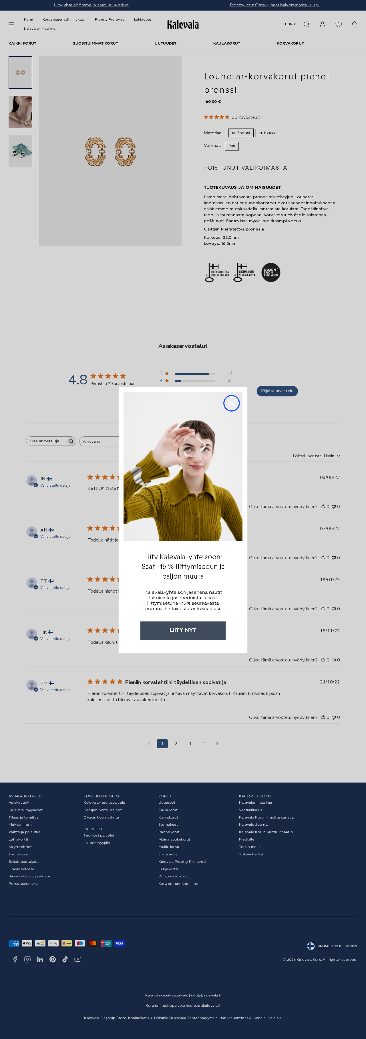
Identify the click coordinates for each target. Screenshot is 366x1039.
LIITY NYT (183, 630)
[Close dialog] (231, 403)
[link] (183, 466)
